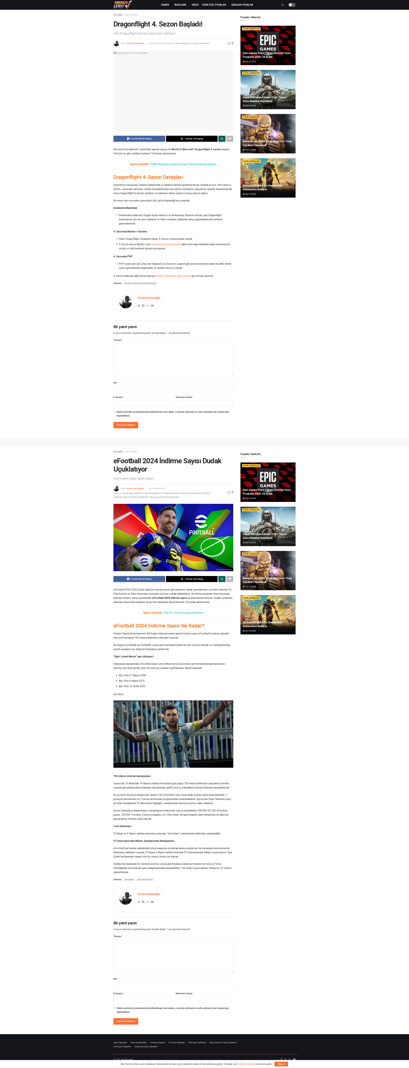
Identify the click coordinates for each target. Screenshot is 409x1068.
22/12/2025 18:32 (157, 488)
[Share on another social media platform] (229, 139)
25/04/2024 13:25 (157, 43)
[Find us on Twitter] (289, 1059)
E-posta (119, 397)
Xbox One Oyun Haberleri (136, 497)
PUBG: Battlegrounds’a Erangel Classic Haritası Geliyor (183, 164)
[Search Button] (283, 5)
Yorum (118, 339)
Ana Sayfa (117, 15)
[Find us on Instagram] (285, 1059)
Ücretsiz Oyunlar (214, 4)
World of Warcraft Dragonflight (140, 283)
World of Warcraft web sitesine (173, 275)
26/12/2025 (250, 62)
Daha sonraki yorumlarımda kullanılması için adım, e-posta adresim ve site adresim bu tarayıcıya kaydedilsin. (173, 413)
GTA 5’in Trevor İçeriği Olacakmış (183, 612)
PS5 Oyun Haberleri (197, 1042)
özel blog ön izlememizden (166, 244)
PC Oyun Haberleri (200, 43)
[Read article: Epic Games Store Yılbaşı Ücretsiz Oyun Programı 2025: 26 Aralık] (268, 45)
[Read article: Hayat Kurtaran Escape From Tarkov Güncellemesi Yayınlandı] (268, 89)
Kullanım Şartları (246, 1064)
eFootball (129, 880)
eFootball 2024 (145, 880)
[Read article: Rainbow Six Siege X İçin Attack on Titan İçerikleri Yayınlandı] (268, 133)
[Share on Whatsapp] (221, 139)
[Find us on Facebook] (281, 1059)
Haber (165, 4)
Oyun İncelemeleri (138, 1042)
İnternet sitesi (184, 397)
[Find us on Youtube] (294, 1059)
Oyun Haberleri (131, 15)
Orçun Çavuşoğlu (135, 43)
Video (195, 4)
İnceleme (180, 4)
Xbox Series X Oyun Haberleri (164, 497)
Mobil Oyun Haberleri (133, 493)
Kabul (281, 1064)
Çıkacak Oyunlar (242, 4)
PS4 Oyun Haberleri (190, 493)
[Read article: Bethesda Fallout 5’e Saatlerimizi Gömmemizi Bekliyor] (268, 178)
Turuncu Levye (126, 1059)
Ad (116, 382)
